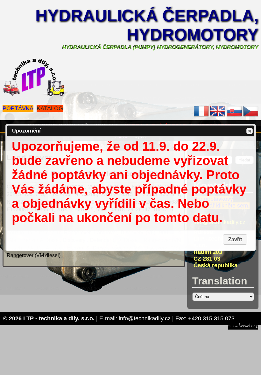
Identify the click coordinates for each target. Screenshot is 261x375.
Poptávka (18, 108)
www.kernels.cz (243, 326)
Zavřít (249, 131)
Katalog (50, 108)
